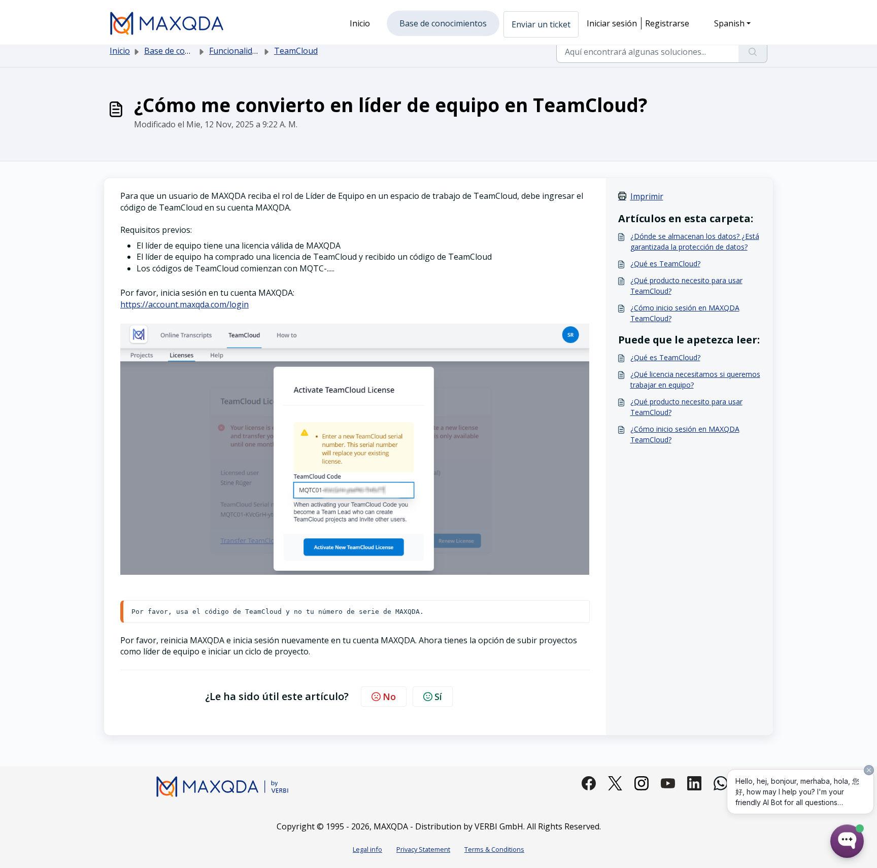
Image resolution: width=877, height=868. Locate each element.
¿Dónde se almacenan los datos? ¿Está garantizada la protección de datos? (694, 241)
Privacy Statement (423, 849)
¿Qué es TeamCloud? (665, 263)
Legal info (367, 849)
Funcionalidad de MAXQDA (259, 50)
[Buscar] (752, 52)
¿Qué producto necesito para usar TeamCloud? (686, 285)
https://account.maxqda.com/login (184, 304)
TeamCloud (296, 50)
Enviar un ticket (541, 24)
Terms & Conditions (494, 849)
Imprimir (646, 196)
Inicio (120, 50)
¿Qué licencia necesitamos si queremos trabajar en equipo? (695, 379)
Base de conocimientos (187, 50)
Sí (438, 696)
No (389, 696)
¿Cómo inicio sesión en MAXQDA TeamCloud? (684, 313)
